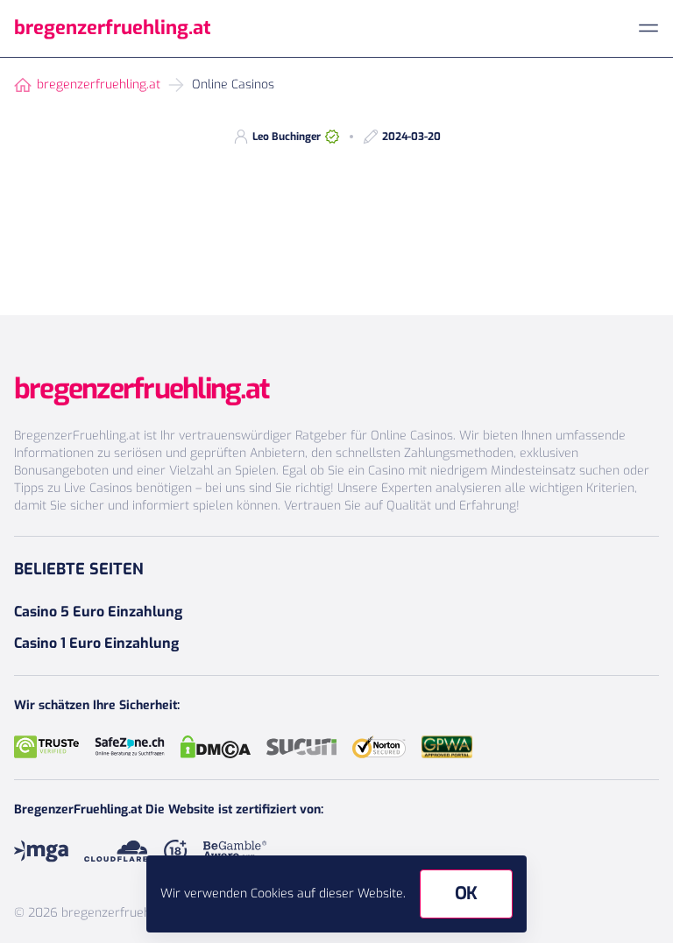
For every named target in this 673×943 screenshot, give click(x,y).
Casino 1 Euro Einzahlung (96, 643)
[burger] (648, 28)
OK (466, 893)
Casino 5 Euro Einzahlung (98, 611)
